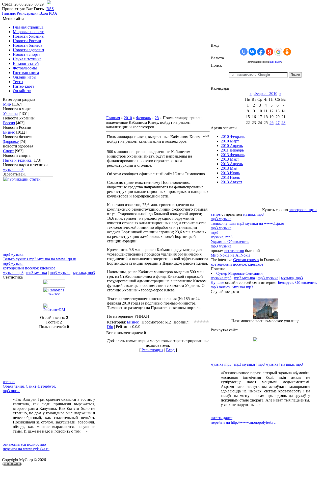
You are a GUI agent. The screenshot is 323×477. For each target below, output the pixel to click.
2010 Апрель (232, 145)
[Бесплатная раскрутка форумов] (265, 361)
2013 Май (229, 168)
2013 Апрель (232, 164)
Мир (7, 104)
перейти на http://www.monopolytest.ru (243, 422)
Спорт (8, 151)
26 (272, 122)
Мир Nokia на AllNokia (230, 255)
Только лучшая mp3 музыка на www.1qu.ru (39, 259)
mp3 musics (220, 287)
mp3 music (11, 391)
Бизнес (9, 132)
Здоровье (11, 141)
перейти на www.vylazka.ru (26, 449)
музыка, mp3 (84, 272)
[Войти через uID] (244, 52)
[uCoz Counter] (54, 286)
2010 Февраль (233, 136)
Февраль (143, 118)
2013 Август (231, 182)
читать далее (221, 418)
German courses (246, 260)
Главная (9, 13)
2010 (128, 118)
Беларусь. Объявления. (297, 282)
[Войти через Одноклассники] (287, 52)
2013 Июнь (230, 173)
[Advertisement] (28, 354)
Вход (43, 13)
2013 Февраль (233, 155)
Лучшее (217, 282)
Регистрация (27, 13)
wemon (9, 382)
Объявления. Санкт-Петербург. (29, 386)
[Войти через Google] (278, 52)
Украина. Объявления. (230, 241)
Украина (10, 113)
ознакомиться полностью (24, 444)
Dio (110, 326)
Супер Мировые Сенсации (239, 273)
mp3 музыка (13, 254)
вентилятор (234, 250)
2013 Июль (230, 177)
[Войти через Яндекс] (269, 52)
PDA (53, 13)
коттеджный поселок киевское (29, 268)
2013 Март (230, 159)
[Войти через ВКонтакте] (252, 52)
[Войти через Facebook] (261, 52)
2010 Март (230, 141)
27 (278, 122)
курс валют (275, 61)
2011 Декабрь (232, 150)
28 (157, 118)
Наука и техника (17, 160)
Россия (9, 123)
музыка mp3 (13, 169)
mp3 (214, 232)
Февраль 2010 (265, 93)
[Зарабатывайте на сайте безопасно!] (28, 251)
